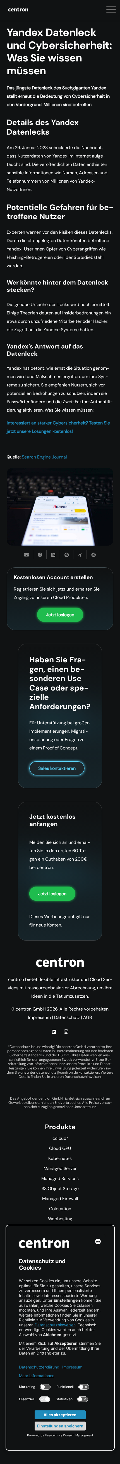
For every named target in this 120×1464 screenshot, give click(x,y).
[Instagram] (66, 1031)
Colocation (60, 1209)
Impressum (39, 1017)
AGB (87, 1017)
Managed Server (60, 1168)
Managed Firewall (60, 1199)
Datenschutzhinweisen (82, 1076)
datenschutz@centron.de (57, 1072)
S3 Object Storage (60, 1188)
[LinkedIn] (53, 1031)
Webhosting (60, 1219)
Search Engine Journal (44, 457)
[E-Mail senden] (26, 554)
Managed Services (60, 1178)
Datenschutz (67, 1017)
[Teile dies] (40, 554)
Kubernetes (60, 1158)
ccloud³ (60, 1138)
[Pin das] (66, 554)
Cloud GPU (60, 1148)
